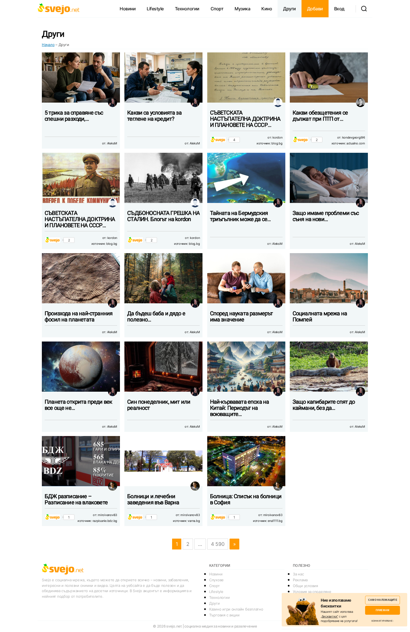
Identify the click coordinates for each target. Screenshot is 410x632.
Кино (266, 8)
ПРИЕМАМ (382, 610)
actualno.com (355, 143)
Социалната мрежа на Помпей (320, 316)
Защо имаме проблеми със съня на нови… (326, 216)
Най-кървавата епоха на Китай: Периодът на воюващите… (239, 407)
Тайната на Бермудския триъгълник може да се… (240, 216)
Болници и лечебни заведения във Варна (153, 499)
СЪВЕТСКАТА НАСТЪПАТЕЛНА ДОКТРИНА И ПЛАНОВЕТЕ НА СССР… (245, 118)
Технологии (187, 8)
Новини (128, 8)
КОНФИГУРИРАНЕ (382, 620)
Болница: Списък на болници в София (245, 499)
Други (289, 8)
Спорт (217, 8)
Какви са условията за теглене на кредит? (154, 115)
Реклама (300, 580)
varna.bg (194, 521)
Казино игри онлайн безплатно (236, 609)
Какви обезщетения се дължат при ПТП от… (320, 115)
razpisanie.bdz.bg (105, 521)
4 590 (218, 544)
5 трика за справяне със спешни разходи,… (74, 115)
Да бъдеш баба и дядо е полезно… (156, 316)
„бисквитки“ (329, 616)
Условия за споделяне (312, 591)
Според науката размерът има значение (241, 316)
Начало (48, 44)
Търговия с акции (224, 615)
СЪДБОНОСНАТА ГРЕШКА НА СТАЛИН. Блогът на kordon (163, 216)
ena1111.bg (275, 521)
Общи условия (305, 585)
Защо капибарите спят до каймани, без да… (324, 404)
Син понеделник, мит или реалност (158, 404)
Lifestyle (155, 8)
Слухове (216, 580)
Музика (242, 8)
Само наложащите (382, 600)
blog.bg (276, 143)
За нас (298, 574)
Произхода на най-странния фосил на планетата (78, 316)
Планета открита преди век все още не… (78, 404)
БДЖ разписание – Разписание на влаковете (76, 499)
